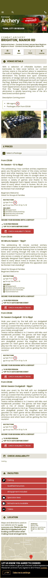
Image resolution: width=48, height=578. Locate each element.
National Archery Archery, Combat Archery (10, 20)
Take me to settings (21, 572)
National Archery (7, 44)
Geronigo (31, 20)
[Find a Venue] (20, 28)
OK (6, 572)
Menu (2, 12)
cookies (43, 568)
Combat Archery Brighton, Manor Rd (29, 46)
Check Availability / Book (17, 231)
